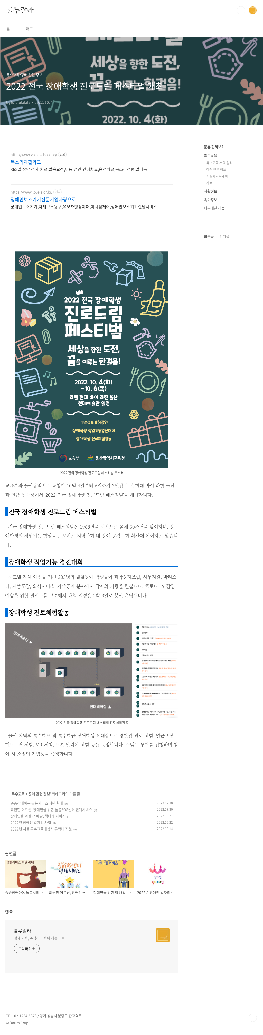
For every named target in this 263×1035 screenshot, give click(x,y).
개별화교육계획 (217, 176)
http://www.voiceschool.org (34, 154)
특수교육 (18, 793)
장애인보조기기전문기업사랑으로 (43, 199)
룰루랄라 (20, 10)
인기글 (224, 236)
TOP (253, 1018)
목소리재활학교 (26, 162)
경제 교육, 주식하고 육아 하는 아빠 (39, 938)
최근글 (209, 236)
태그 (29, 28)
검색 (241, 10)
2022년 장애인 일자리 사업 (31, 822)
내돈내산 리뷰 (214, 208)
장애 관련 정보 (39, 793)
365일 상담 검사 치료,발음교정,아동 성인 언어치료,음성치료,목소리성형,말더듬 (79, 169)
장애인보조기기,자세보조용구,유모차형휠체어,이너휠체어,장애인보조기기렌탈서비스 (84, 206)
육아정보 (210, 199)
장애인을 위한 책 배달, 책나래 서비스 (38, 815)
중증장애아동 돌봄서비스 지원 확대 (37, 803)
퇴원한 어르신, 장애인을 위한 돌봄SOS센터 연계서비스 (51, 809)
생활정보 (210, 191)
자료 (209, 182)
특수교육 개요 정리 (219, 162)
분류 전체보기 (214, 146)
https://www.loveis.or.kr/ (31, 192)
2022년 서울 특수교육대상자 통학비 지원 (41, 828)
